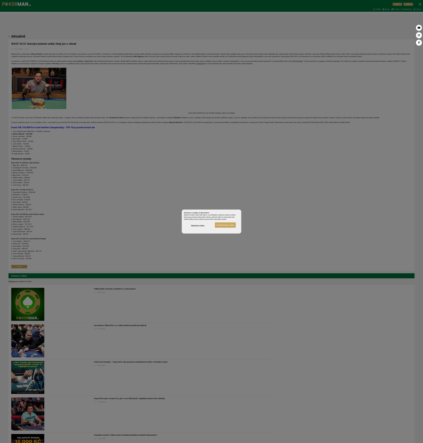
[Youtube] (419, 28)
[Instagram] (419, 35)
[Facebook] (419, 43)
